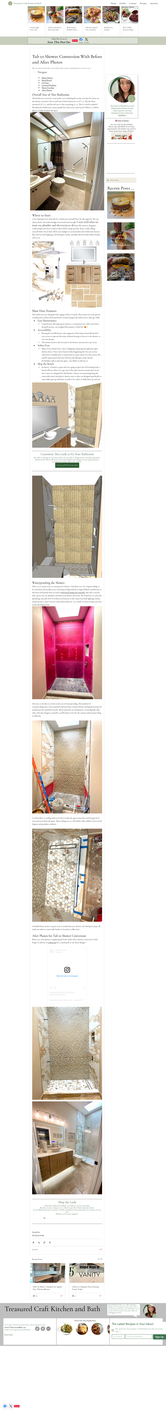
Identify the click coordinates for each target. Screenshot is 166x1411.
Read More (122, 115)
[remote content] (67, 975)
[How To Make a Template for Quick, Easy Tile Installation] (47, 1273)
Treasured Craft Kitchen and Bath (52, 1308)
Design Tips (36, 1232)
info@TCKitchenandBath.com (15, 1327)
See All (100, 1259)
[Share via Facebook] (33, 1242)
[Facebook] (5, 1406)
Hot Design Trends (38, 1235)
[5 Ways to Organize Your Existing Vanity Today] (86, 1273)
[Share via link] (44, 1242)
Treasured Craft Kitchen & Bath (27, 3)
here (113, 1313)
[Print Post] (50, 1242)
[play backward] (58, 1329)
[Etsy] (48, 1328)
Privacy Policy (8, 1335)
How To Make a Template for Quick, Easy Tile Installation (47, 1287)
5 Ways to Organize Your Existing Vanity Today (85, 1287)
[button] (143, 3)
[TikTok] (37, 1328)
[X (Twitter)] (11, 1406)
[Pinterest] (43, 1328)
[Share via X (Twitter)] (39, 1242)
